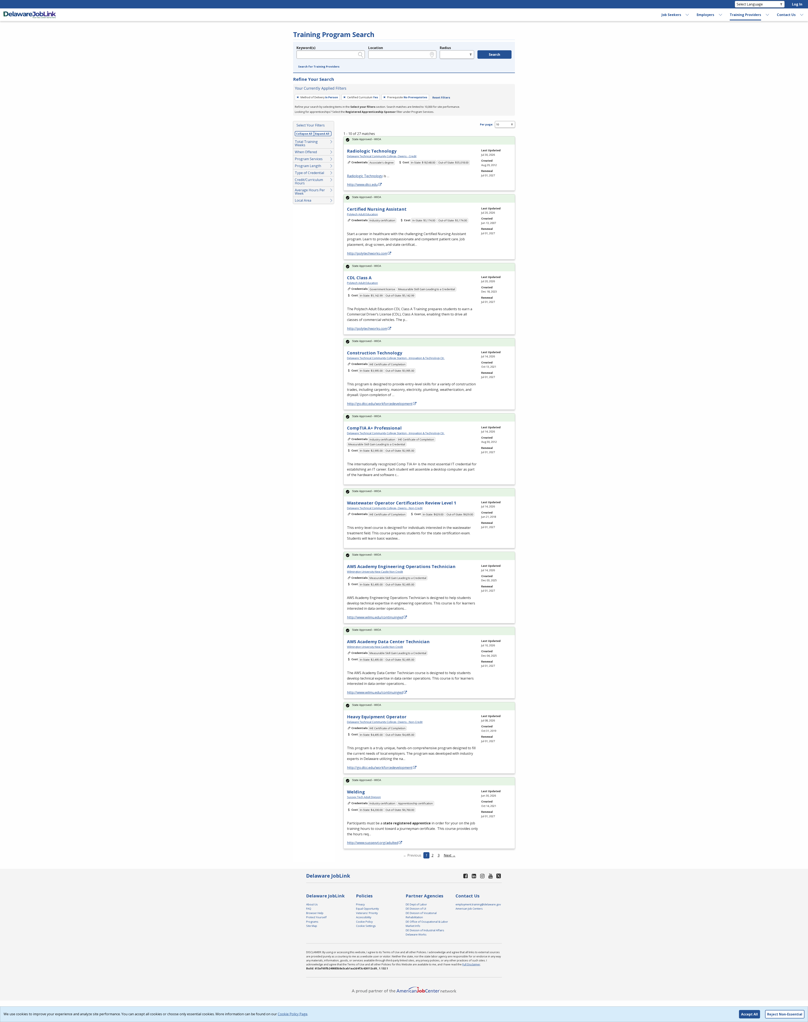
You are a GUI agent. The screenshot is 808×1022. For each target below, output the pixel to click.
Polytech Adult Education (362, 214)
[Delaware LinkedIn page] (474, 875)
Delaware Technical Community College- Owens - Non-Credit (385, 508)
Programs (312, 922)
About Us (312, 904)
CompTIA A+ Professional (374, 428)
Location (375, 47)
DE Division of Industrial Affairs (425, 930)
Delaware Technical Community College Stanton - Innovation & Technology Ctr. (396, 358)
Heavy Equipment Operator (377, 717)
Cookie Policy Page (292, 1014)
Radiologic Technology (371, 151)
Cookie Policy (364, 922)
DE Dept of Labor (416, 904)
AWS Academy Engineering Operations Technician (401, 566)
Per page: (486, 124)
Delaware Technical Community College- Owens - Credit (381, 156)
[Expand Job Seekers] (687, 14)
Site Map (311, 926)
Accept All (749, 1014)
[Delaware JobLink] (29, 14)
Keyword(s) (305, 47)
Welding (356, 792)
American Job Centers (469, 908)
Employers (705, 14)
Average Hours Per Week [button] (310, 192)
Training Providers (745, 14)
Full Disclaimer (471, 964)
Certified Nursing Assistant (377, 209)
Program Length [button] (308, 166)
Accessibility (363, 917)
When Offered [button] (306, 152)
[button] (318, 66)
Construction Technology (374, 353)
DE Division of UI (416, 908)
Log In (797, 4)
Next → (450, 855)
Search (494, 54)
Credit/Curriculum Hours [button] (309, 181)
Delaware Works (416, 934)
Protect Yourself (316, 917)
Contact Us (786, 14)
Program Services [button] (309, 159)
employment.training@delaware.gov (478, 904)
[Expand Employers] (720, 14)
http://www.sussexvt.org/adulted (372, 842)
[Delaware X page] (498, 875)
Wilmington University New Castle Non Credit (375, 572)
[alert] (429, 140)
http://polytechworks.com (367, 253)
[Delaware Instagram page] (482, 875)
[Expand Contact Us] (802, 14)
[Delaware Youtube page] (490, 875)
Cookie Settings (366, 926)
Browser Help (314, 913)
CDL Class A (359, 278)
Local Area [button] (303, 200)
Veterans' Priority (367, 913)
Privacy (360, 904)
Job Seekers (671, 14)
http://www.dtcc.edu (362, 184)
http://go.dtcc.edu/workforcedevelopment (379, 403)
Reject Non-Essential (784, 1014)
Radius (445, 47)
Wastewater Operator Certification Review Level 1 (401, 503)
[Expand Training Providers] (767, 14)
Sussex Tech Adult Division (364, 797)
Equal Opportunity (367, 908)
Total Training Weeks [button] (306, 143)
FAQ (308, 908)
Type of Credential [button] (309, 172)
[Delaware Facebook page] (465, 875)
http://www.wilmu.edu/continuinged (375, 617)
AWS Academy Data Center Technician (388, 641)
